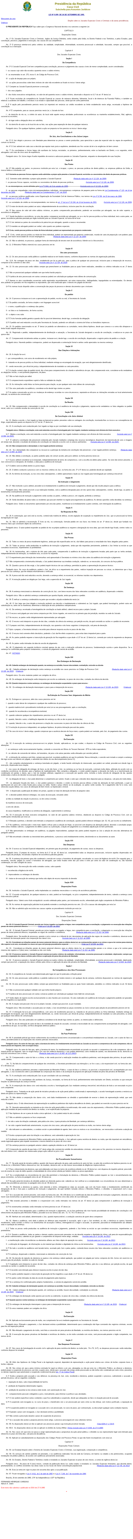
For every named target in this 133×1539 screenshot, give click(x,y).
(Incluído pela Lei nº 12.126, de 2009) (100, 182)
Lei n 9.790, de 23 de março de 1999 (107, 196)
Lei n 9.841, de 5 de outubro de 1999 (53, 186)
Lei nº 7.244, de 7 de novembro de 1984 (71, 1474)
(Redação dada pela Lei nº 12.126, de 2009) (90, 179)
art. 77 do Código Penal (65, 1372)
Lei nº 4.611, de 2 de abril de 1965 (40, 1474)
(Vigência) (19, 671)
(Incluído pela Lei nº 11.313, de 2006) (76, 938)
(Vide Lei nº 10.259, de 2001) (49, 926)
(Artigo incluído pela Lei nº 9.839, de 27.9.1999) (85, 1428)
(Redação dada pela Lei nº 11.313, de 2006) (92, 932)
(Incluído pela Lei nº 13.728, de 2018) (53, 263)
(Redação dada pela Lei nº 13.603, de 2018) (114, 962)
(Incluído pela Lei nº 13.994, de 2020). (105, 442)
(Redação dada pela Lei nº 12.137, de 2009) (69, 237)
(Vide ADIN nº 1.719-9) (105, 1424)
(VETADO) (16, 653)
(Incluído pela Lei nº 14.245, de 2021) (96, 1236)
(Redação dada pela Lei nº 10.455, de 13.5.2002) (57, 1053)
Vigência (4, 23)
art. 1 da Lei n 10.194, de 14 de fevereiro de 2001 (77, 202)
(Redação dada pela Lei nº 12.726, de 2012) (113, 1466)
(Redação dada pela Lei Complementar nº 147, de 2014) (46, 192)
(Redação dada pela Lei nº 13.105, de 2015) (101, 687)
